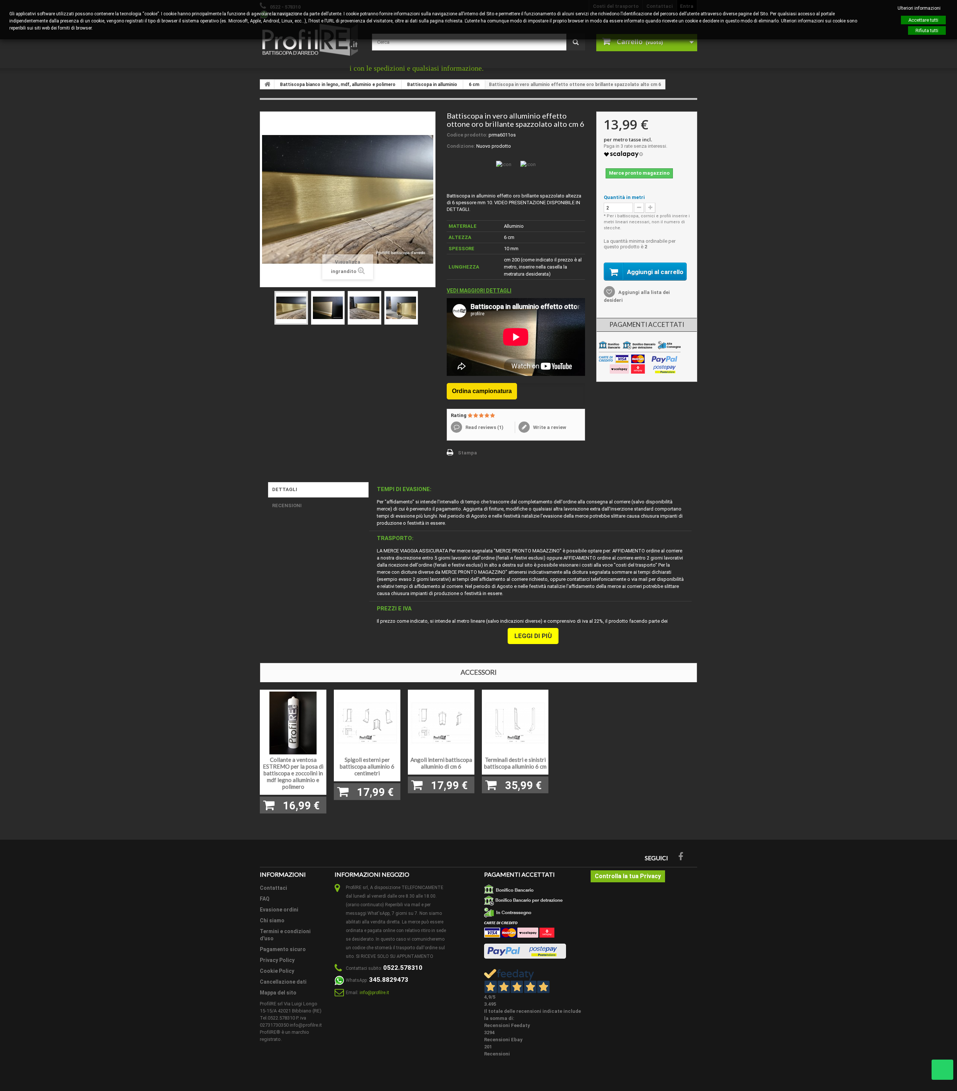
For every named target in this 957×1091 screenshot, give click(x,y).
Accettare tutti (923, 20)
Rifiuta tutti (927, 30)
